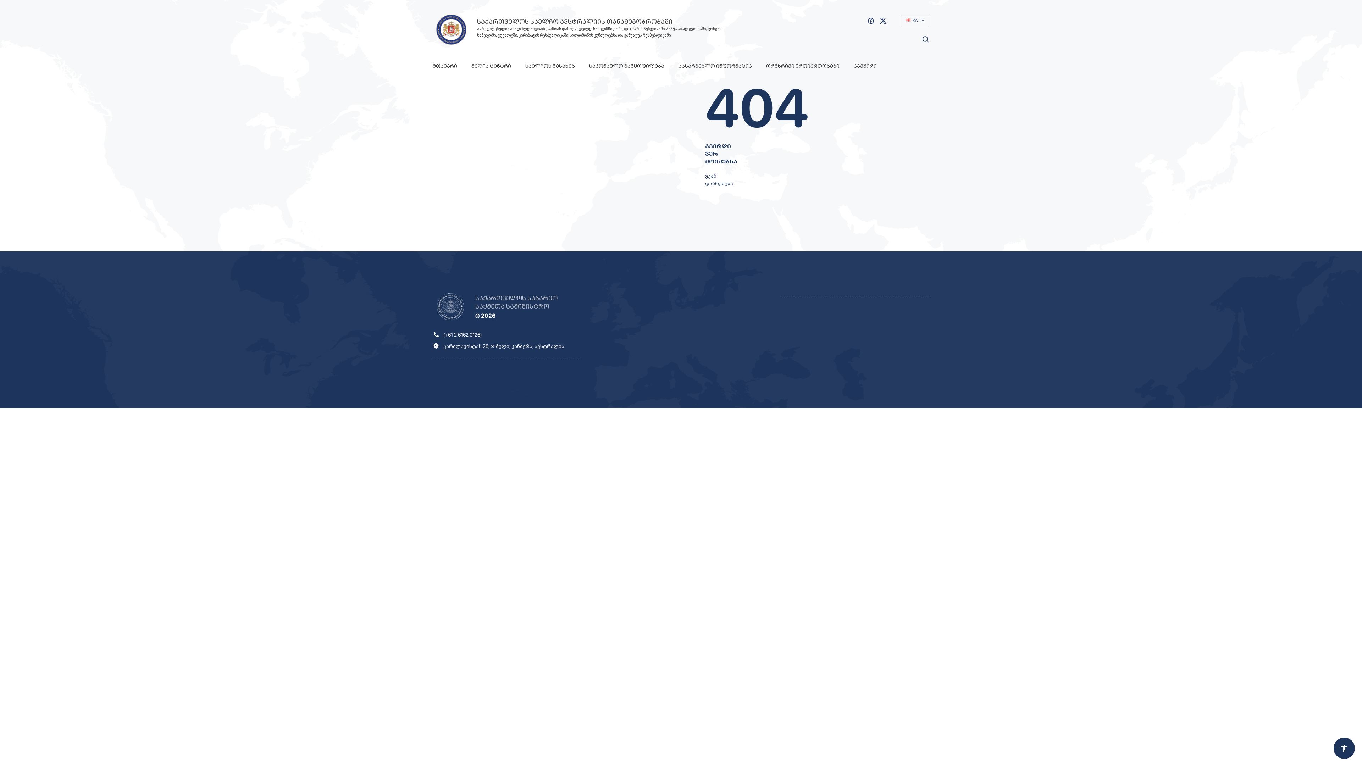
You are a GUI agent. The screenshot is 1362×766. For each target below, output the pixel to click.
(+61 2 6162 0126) (462, 335)
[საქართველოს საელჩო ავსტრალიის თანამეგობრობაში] (451, 30)
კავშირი (865, 66)
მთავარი (445, 66)
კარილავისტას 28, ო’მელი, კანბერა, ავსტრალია (503, 346)
